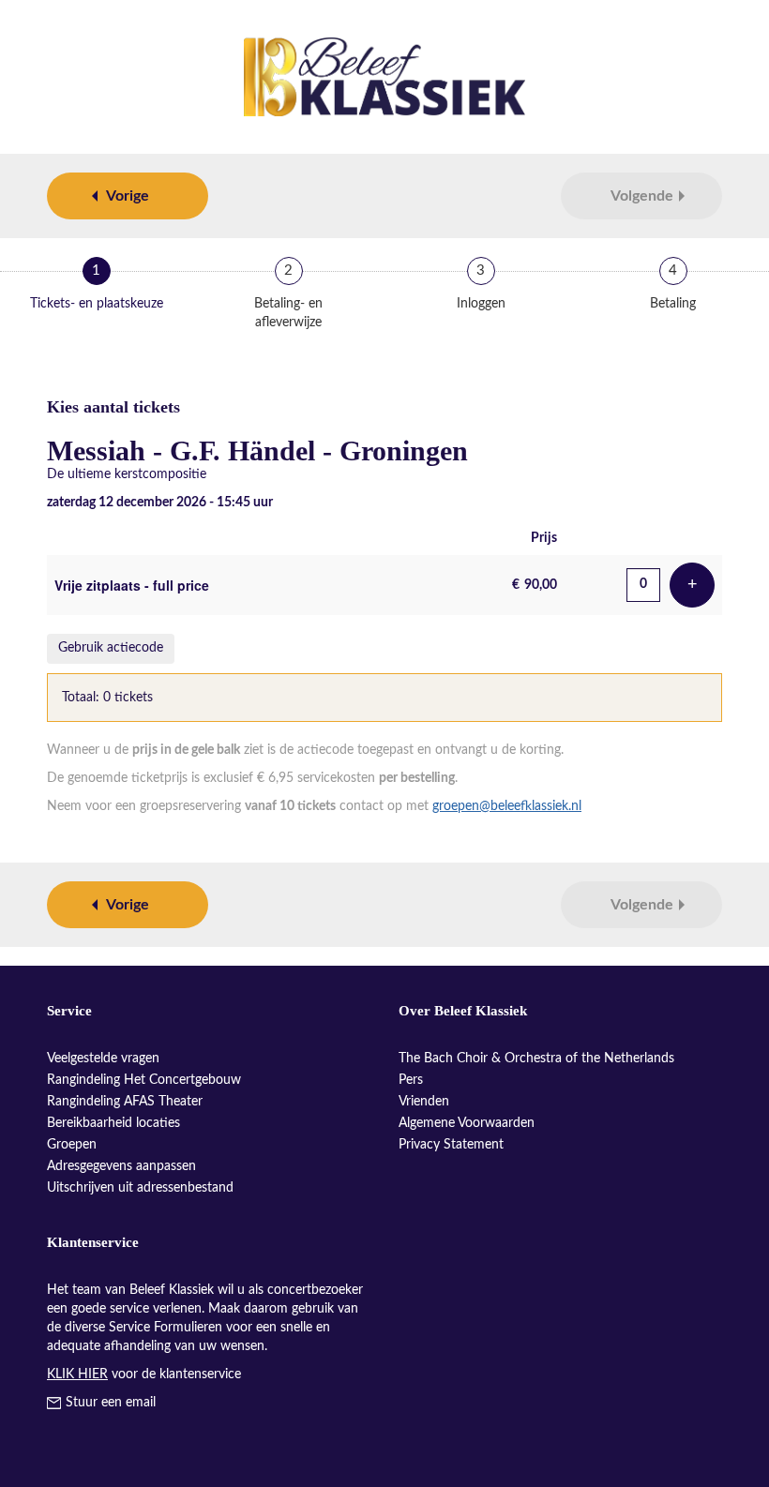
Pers (411, 1080)
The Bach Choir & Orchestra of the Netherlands (536, 1058)
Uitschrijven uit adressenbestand (140, 1187)
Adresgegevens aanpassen (121, 1166)
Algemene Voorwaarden (467, 1123)
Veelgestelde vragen (103, 1058)
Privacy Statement (451, 1144)
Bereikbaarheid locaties (113, 1123)
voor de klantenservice (144, 1374)
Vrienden (424, 1101)
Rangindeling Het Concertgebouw (144, 1080)
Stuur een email (111, 1402)
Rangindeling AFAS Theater (125, 1101)
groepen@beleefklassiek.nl (506, 806)
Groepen (72, 1144)
